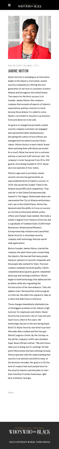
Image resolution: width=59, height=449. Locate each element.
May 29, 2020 (14, 65)
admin (29, 65)
